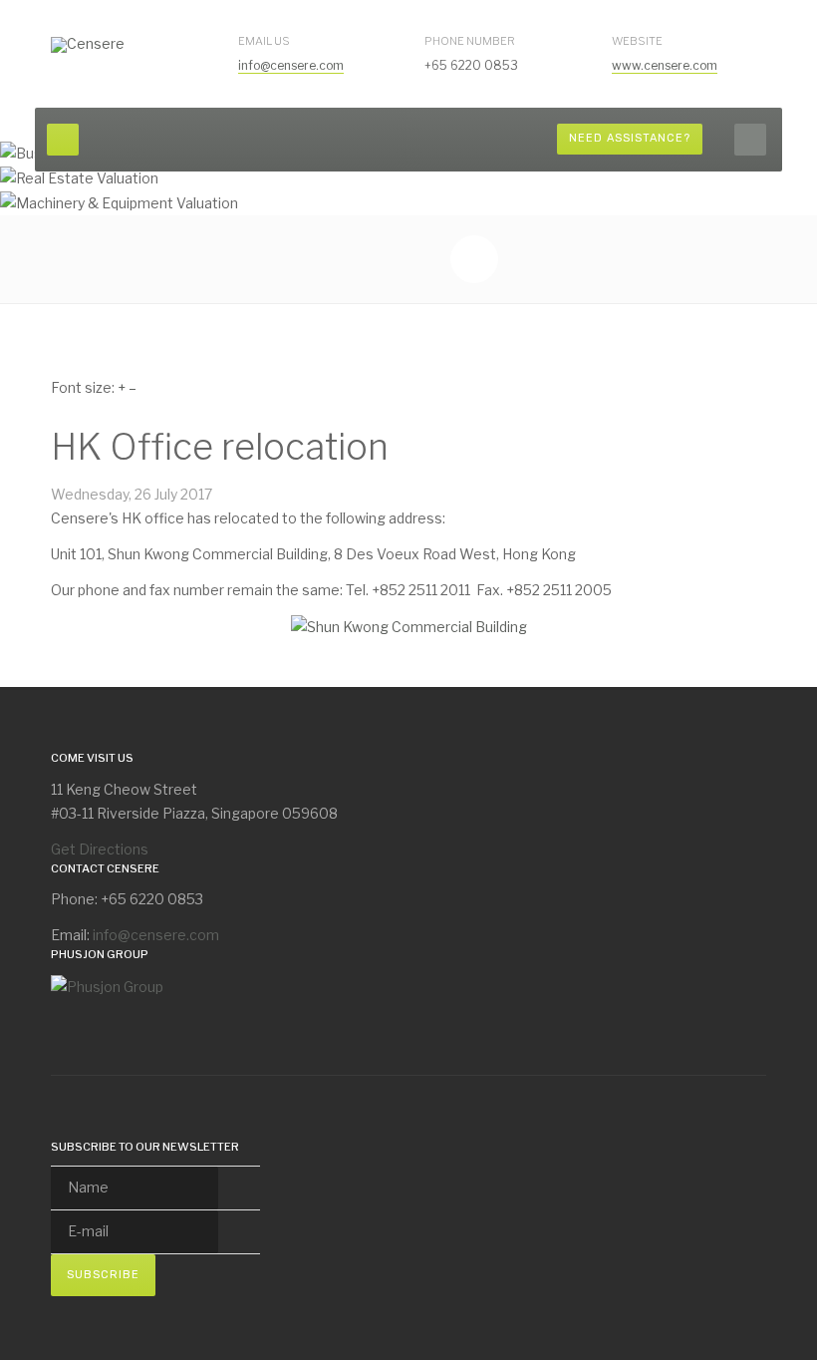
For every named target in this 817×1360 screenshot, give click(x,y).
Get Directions (99, 849)
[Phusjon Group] (107, 984)
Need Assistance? (629, 138)
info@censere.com (291, 65)
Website (637, 41)
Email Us (264, 41)
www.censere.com (664, 65)
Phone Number (469, 41)
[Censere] (88, 45)
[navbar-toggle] (63, 140)
